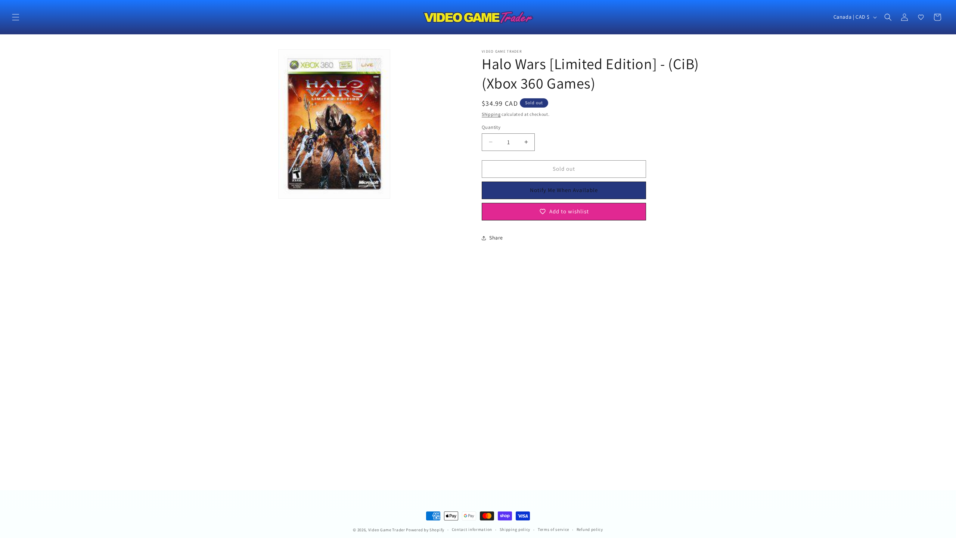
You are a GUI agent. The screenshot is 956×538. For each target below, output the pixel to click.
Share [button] (496, 237)
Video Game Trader (386, 529)
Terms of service (553, 529)
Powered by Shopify (425, 529)
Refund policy (590, 529)
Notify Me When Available (564, 190)
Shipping (491, 114)
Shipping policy (515, 529)
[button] (15, 17)
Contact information (472, 529)
